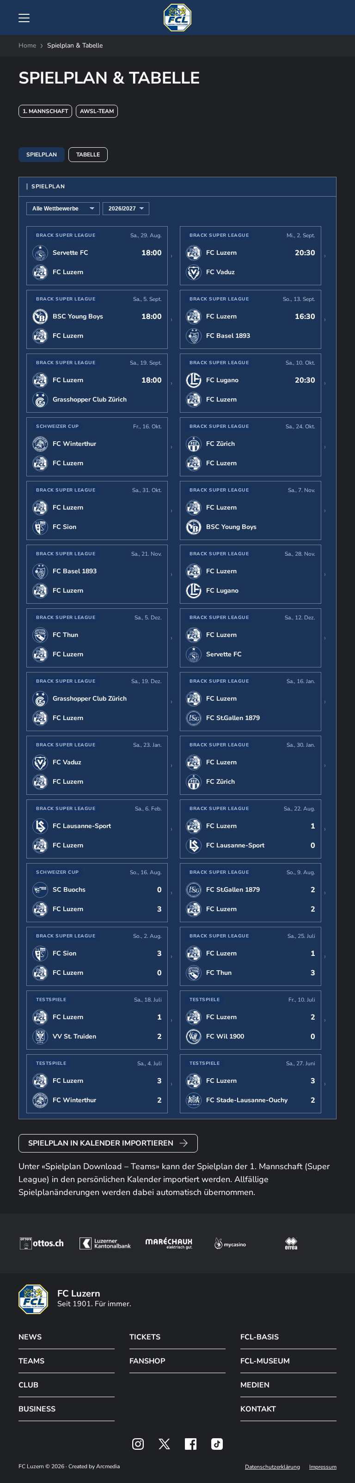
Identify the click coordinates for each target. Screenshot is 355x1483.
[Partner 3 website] (169, 1243)
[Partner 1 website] (41, 1243)
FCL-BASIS (259, 1337)
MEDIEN (254, 1385)
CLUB (28, 1385)
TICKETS (144, 1337)
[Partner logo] (138, 1444)
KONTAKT (258, 1409)
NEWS (30, 1337)
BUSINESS (36, 1409)
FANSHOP (147, 1361)
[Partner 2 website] (105, 1243)
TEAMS (31, 1361)
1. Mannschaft (45, 111)
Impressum (323, 1467)
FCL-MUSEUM (265, 1361)
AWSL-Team (97, 111)
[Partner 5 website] (291, 1243)
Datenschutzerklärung (272, 1467)
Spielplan (41, 154)
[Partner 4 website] (230, 1243)
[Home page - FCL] (177, 17)
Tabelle (88, 154)
